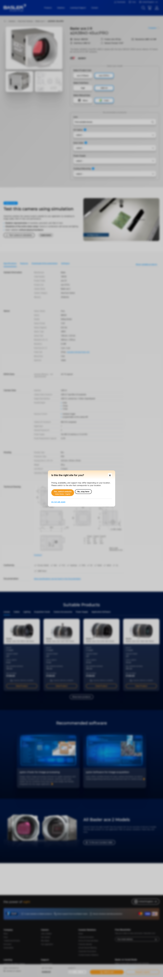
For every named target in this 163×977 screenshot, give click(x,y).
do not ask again (58, 502)
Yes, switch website (63, 492)
